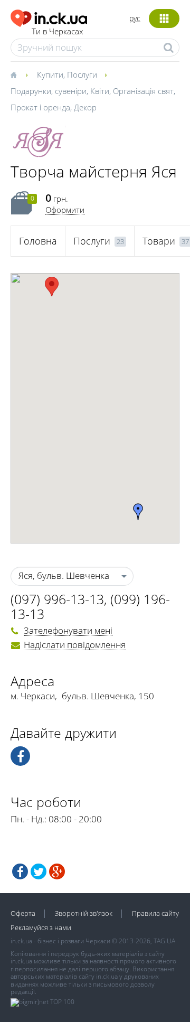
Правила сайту (155, 913)
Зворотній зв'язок (83, 913)
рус (134, 18)
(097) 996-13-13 (57, 599)
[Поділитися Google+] (57, 871)
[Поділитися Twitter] (38, 871)
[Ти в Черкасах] (49, 16)
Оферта (23, 913)
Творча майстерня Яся (94, 171)
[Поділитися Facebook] (20, 871)
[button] (52, 287)
